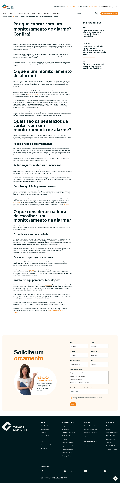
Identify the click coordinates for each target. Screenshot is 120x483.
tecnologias (48, 285)
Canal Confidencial (111, 446)
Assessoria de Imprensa (112, 432)
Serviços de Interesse (76, 369)
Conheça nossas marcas (90, 445)
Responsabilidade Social (47, 445)
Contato (108, 429)
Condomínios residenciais (68, 432)
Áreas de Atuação (24, 13)
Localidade (93, 351)
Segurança (86, 436)
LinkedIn (50, 310)
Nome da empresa (75, 360)
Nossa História (44, 426)
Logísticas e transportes (68, 446)
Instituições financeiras (67, 449)
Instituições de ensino (67, 442)
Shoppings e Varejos (67, 456)
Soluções (12, 13)
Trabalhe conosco (106, 6)
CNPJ (91, 360)
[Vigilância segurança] (89, 379)
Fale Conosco (56, 13)
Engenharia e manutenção (90, 429)
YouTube (16, 312)
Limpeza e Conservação (90, 426)
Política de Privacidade (112, 449)
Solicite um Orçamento (109, 13)
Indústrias (64, 439)
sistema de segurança (33, 94)
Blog (117, 6)
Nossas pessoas (45, 429)
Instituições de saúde (67, 452)
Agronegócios (65, 429)
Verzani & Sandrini (7, 16)
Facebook (56, 310)
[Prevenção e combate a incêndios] (89, 382)
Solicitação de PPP (110, 436)
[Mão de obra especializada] (89, 376)
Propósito (43, 432)
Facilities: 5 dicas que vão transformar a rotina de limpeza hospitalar (93, 33)
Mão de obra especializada (90, 432)
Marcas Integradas (43, 13)
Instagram (62, 310)
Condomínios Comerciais (68, 436)
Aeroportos (65, 426)
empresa (31, 270)
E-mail (92, 342)
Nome (71, 342)
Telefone (72, 351)
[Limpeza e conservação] (89, 373)
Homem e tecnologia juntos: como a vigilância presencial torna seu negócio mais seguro (94, 50)
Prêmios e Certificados (46, 436)
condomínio (16, 202)
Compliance (109, 442)
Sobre (4, 13)
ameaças (66, 204)
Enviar (73, 404)
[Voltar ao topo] (115, 478)
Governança (44, 448)
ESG (33, 13)
